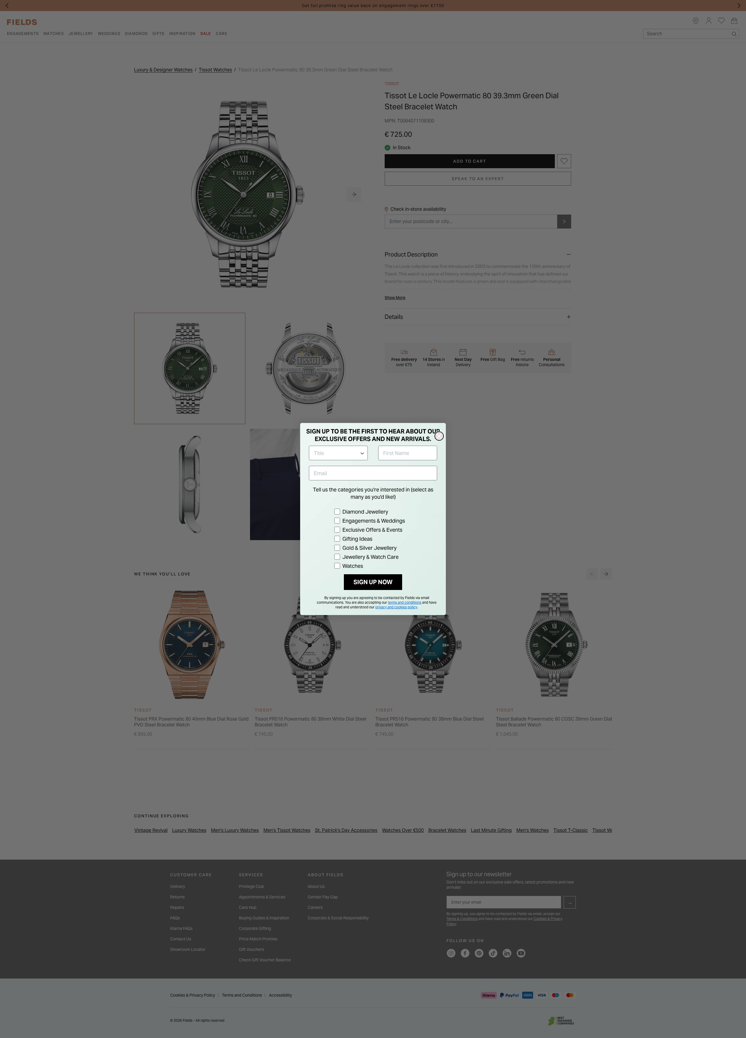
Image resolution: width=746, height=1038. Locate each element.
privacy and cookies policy (396, 607)
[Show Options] (362, 453)
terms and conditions (404, 602)
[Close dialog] (439, 436)
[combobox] (336, 453)
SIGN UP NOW (373, 582)
